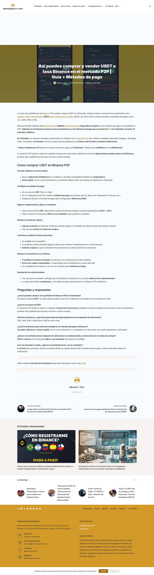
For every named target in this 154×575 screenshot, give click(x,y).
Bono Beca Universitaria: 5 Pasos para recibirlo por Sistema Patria (36, 493)
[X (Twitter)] (21, 508)
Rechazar (114, 571)
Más (116, 6)
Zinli (19, 120)
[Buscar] (150, 6)
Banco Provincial (50, 126)
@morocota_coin (30, 551)
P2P (110, 129)
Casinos (113, 508)
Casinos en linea (78, 6)
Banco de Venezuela (35, 117)
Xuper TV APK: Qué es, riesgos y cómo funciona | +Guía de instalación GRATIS (127, 493)
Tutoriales (109, 6)
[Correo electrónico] (40, 508)
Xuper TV (122, 508)
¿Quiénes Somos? (87, 525)
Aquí (84, 363)
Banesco (21, 117)
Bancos (105, 508)
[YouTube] (34, 508)
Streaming (38, 6)
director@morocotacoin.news (35, 544)
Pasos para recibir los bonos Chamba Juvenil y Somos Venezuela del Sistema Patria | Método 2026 (66, 493)
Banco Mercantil (72, 126)
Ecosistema (96, 83)
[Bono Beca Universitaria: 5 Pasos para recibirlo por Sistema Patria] (21, 493)
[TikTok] (24, 508)
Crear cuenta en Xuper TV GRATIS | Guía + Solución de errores (96, 493)
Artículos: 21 (77, 392)
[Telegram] (18, 508)
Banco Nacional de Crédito (62, 117)
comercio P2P (82, 138)
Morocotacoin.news (31, 558)
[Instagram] (27, 508)
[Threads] (30, 508)
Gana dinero (87, 508)
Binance (88, 83)
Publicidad (84, 529)
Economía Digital (95, 6)
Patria (97, 508)
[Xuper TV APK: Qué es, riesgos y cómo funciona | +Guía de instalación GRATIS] (113, 493)
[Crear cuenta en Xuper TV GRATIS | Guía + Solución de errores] (82, 493)
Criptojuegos (65, 6)
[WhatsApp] (37, 508)
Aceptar (103, 571)
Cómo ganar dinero (51, 6)
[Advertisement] (77, 28)
